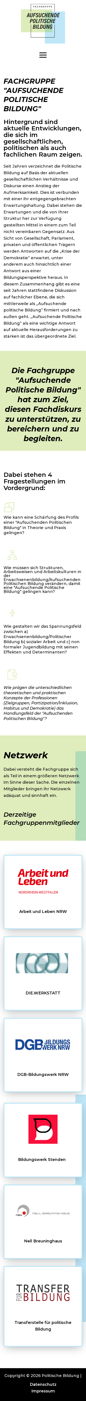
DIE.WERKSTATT (43, 993)
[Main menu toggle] (43, 55)
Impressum (43, 1391)
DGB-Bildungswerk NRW (43, 1074)
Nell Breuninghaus (43, 1241)
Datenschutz (43, 1384)
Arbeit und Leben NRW (43, 911)
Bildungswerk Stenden (43, 1159)
